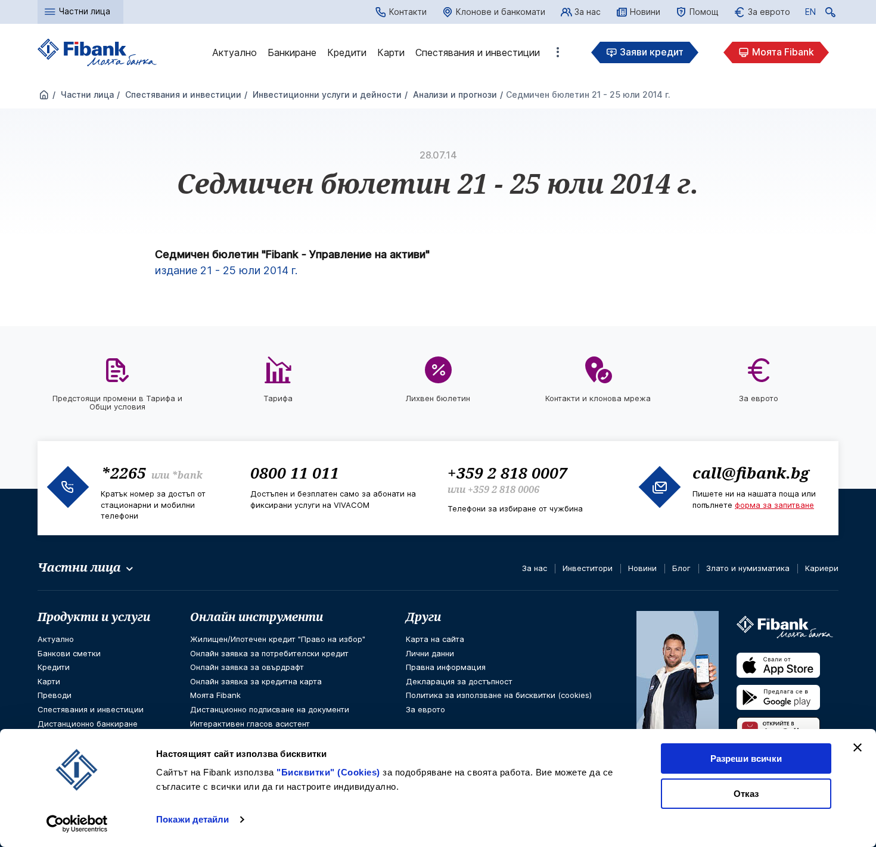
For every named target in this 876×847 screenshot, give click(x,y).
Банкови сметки (69, 653)
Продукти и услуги (94, 617)
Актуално (234, 52)
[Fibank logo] (97, 53)
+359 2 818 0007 (507, 472)
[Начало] (44, 95)
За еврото (769, 12)
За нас (587, 12)
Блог (681, 568)
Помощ (704, 12)
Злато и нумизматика (748, 568)
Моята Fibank (783, 52)
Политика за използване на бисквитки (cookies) (499, 695)
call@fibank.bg (750, 472)
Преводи (55, 695)
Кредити (346, 52)
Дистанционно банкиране (88, 723)
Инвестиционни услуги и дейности (326, 94)
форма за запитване (774, 505)
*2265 (123, 472)
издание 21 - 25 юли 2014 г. (226, 270)
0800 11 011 (294, 472)
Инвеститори (588, 568)
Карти (391, 52)
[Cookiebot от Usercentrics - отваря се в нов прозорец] (77, 824)
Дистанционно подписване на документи (269, 709)
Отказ (746, 794)
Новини (645, 12)
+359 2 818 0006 (503, 489)
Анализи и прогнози (454, 94)
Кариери (821, 568)
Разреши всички (746, 758)
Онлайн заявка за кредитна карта (256, 681)
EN (810, 14)
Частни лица (86, 94)
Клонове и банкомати (500, 12)
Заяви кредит (652, 52)
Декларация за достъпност (459, 681)
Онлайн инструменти (256, 617)
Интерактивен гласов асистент (250, 723)
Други (423, 617)
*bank (187, 475)
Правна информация (446, 667)
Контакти (408, 12)
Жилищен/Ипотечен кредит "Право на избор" (277, 639)
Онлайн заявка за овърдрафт (247, 667)
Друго (558, 52)
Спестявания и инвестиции (477, 52)
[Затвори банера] (857, 747)
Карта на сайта (435, 639)
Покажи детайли (192, 819)
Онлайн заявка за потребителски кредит (269, 653)
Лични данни (430, 653)
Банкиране (292, 52)
